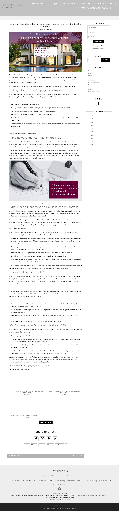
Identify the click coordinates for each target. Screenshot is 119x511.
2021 (92, 132)
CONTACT (74, 4)
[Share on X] (42, 438)
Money (90, 84)
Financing (34, 445)
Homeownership (92, 80)
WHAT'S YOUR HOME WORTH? (89, 8)
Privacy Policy (52, 499)
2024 (92, 122)
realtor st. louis (60, 445)
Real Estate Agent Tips (93, 82)
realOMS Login (75, 508)
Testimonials (107, 8)
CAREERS (66, 4)
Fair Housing (67, 499)
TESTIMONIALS (99, 4)
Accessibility (60, 499)
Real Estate (51, 445)
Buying (27, 445)
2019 (92, 138)
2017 (92, 145)
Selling (90, 73)
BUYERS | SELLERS (54, 4)
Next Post (77, 456)
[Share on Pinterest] (48, 438)
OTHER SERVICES (86, 4)
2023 (92, 125)
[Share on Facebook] (36, 438)
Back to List (45, 422)
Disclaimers (68, 508)
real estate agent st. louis (94, 77)
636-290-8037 (62, 484)
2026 (92, 116)
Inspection (42, 445)
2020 (92, 135)
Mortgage (90, 89)
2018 (92, 142)
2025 (92, 119)
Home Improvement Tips (94, 91)
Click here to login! (98, 48)
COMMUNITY (111, 4)
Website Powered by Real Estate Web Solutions (59, 505)
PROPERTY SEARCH (39, 4)
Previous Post (16, 456)
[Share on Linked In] (55, 438)
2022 (92, 129)
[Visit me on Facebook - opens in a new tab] (98, 103)
